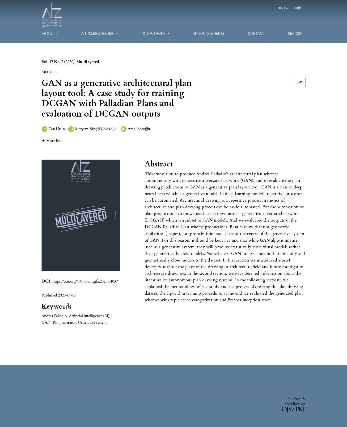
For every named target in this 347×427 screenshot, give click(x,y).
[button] (52, 140)
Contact (256, 33)
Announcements (208, 33)
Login (298, 7)
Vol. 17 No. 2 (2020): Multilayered (70, 62)
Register (284, 7)
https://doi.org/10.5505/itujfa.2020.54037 (85, 281)
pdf (299, 82)
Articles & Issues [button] (97, 33)
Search (295, 33)
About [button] (48, 33)
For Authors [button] (153, 33)
